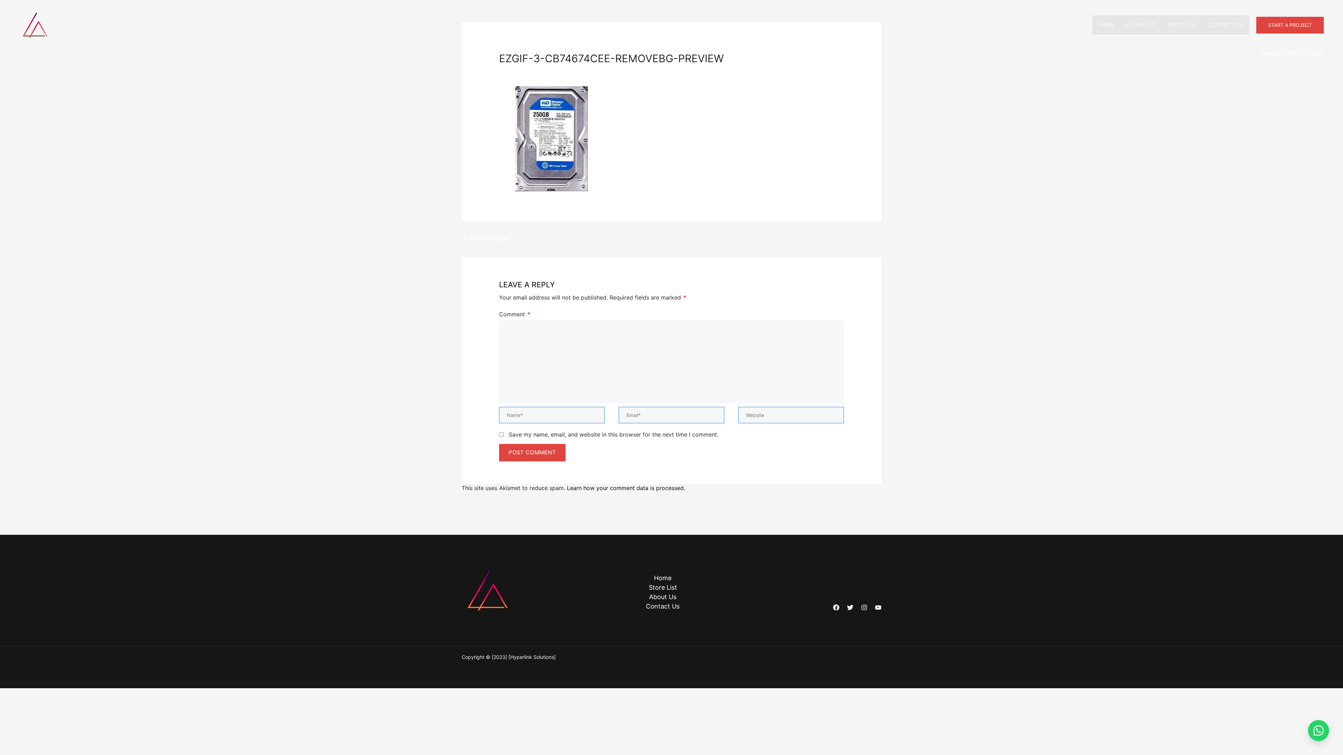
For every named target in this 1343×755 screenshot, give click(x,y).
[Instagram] (864, 607)
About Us (1182, 24)
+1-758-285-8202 (1301, 53)
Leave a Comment (523, 70)
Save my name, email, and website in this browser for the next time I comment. (613, 434)
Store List (1141, 24)
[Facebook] (836, 607)
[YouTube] (878, 607)
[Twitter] (850, 607)
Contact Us (1226, 24)
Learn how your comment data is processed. (626, 487)
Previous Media (486, 238)
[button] (1290, 25)
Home (1106, 24)
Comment (514, 314)
